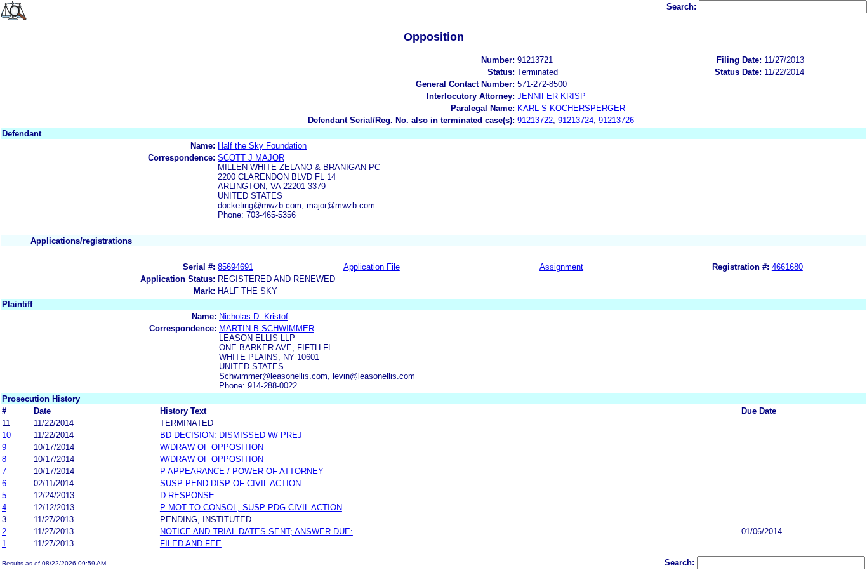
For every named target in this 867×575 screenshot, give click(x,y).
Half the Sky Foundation (262, 145)
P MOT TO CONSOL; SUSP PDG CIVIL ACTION (251, 507)
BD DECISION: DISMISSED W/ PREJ (231, 435)
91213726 (616, 120)
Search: (682, 6)
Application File (371, 267)
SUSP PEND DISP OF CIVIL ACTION (230, 483)
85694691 (235, 267)
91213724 (575, 120)
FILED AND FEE (191, 543)
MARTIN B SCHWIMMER (266, 328)
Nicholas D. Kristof (253, 316)
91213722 (535, 120)
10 (6, 435)
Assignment (561, 267)
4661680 (787, 267)
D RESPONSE (187, 495)
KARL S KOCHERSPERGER (571, 108)
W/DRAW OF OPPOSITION (211, 447)
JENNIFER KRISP (551, 96)
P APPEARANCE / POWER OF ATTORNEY (242, 471)
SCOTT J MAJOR (251, 157)
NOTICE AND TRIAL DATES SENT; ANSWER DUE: (256, 531)
